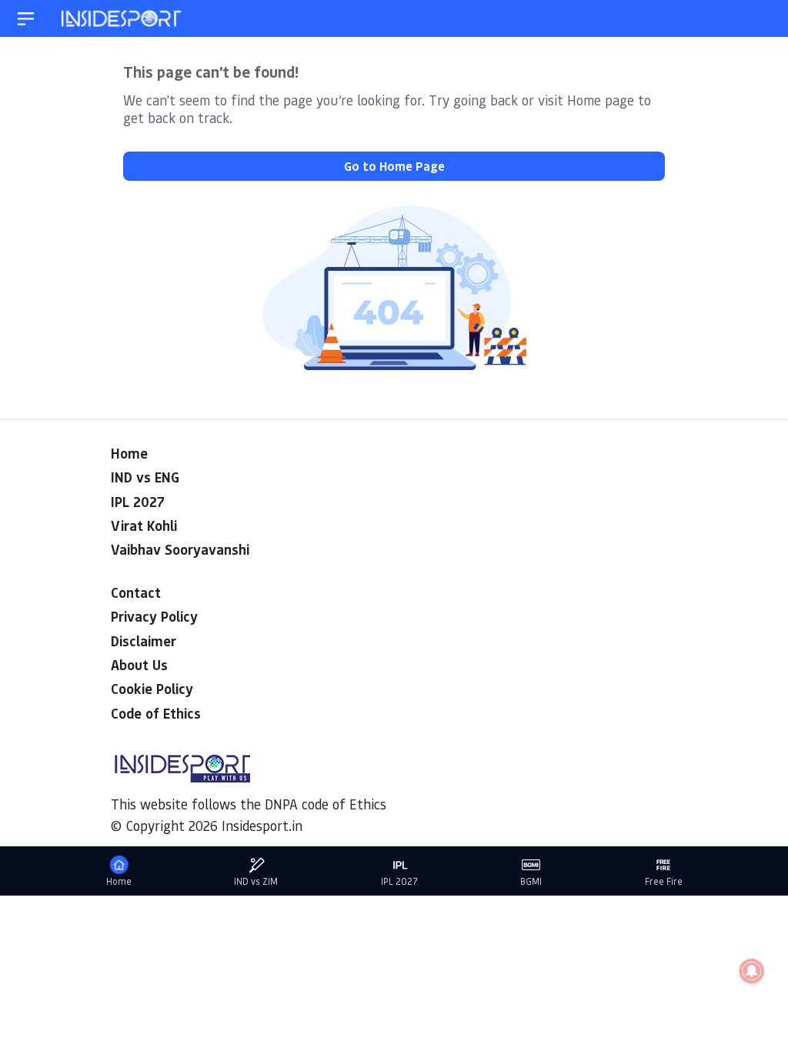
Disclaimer (143, 641)
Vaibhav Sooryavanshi (180, 549)
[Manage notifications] (752, 971)
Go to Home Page (394, 166)
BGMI (531, 881)
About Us (139, 665)
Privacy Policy (154, 616)
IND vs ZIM (256, 881)
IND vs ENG (145, 477)
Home (129, 453)
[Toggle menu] (26, 19)
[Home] (122, 19)
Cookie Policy (152, 688)
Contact (136, 592)
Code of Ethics (156, 713)
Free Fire (664, 881)
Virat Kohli (144, 525)
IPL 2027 (138, 501)
